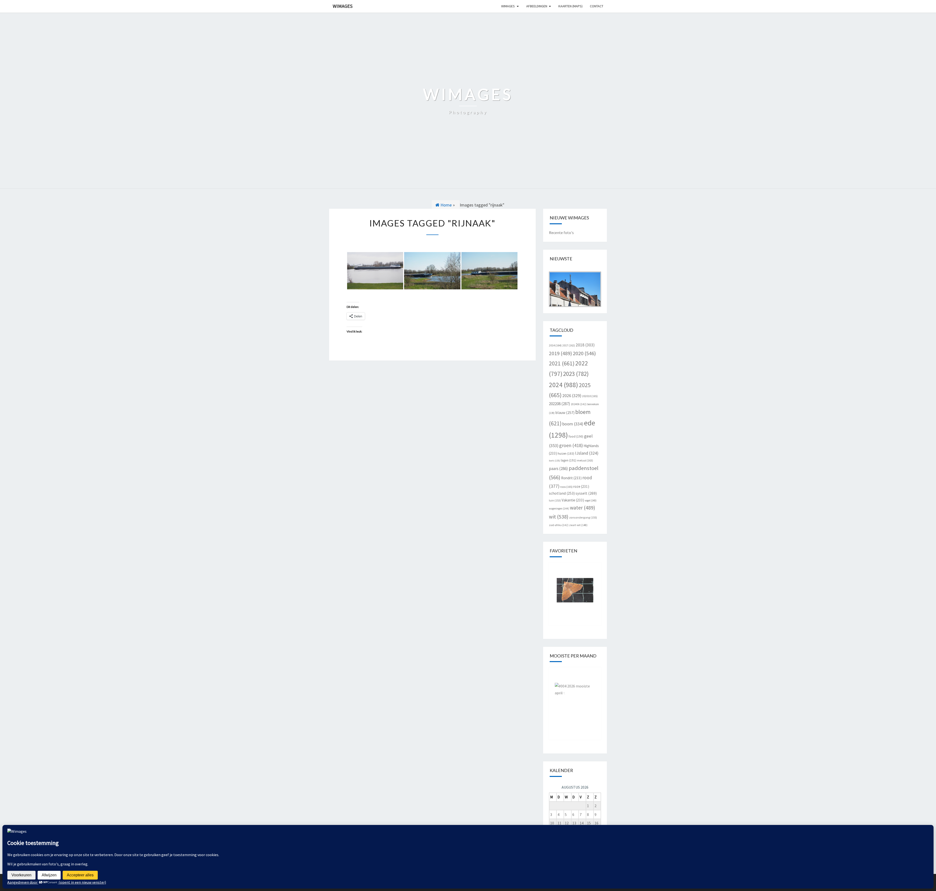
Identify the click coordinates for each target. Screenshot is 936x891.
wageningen (559, 508)
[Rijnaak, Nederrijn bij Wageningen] (432, 271)
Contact (596, 6)
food (576, 436)
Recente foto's (561, 232)
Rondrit (571, 478)
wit (558, 516)
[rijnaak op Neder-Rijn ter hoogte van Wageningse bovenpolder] (375, 271)
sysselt (586, 493)
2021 (562, 363)
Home (445, 205)
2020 (584, 353)
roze (581, 486)
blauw (565, 412)
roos (566, 487)
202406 (578, 404)
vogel (590, 500)
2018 (585, 345)
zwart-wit (578, 525)
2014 (555, 345)
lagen (568, 460)
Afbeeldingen (536, 6)
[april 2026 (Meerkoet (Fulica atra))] (575, 700)
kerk (554, 460)
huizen (566, 453)
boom (572, 424)
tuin (555, 500)
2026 (571, 395)
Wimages (342, 6)
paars (558, 468)
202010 (590, 396)
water (582, 507)
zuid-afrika (558, 525)
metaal (585, 460)
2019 (560, 353)
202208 (559, 403)
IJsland (586, 453)
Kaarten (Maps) (570, 6)
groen (571, 445)
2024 (563, 385)
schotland (562, 493)
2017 (568, 345)
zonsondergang (583, 517)
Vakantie (573, 500)
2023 (576, 374)
